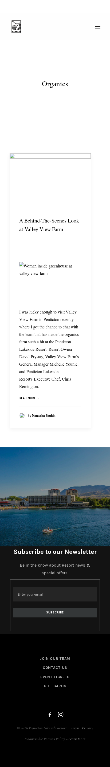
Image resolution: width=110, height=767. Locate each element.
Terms (75, 727)
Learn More (76, 738)
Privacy (87, 727)
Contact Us (55, 667)
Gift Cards (55, 686)
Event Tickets (55, 677)
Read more (27, 398)
